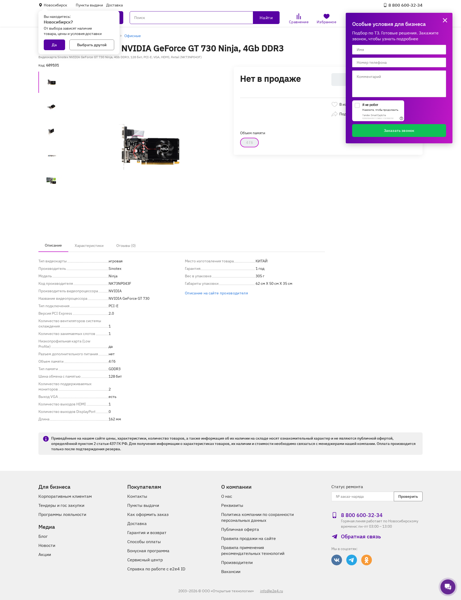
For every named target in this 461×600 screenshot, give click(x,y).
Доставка (114, 5)
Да (54, 44)
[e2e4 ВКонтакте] (336, 560)
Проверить (408, 496)
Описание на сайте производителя (216, 293)
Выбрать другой (91, 44)
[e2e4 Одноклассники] (366, 560)
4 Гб (249, 142)
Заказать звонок (399, 130)
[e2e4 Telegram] (351, 560)
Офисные (132, 35)
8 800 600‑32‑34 (405, 5)
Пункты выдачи (89, 5)
